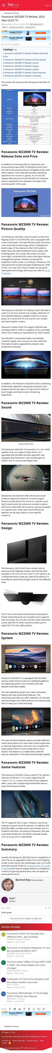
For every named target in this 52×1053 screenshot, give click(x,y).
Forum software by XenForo (19, 1048)
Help (41, 1040)
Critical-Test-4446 (13, 971)
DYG (8, 985)
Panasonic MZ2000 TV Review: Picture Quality (25, 59)
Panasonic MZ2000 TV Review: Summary (23, 76)
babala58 (10, 939)
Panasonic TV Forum (22, 939)
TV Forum (24, 971)
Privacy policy (32, 1040)
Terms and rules (18, 1040)
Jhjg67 (12, 898)
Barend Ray (7, 24)
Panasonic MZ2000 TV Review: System (22, 69)
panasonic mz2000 (16, 27)
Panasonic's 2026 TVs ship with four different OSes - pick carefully (25, 935)
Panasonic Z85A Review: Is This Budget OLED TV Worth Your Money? (27, 994)
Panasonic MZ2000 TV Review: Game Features (25, 72)
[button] (4, 5)
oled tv (4, 27)
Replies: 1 (17, 44)
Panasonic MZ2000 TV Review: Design (22, 66)
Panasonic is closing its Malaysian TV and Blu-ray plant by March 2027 (28, 949)
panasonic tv (30, 27)
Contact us (6, 1040)
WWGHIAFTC (12, 999)
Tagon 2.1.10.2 (9, 1032)
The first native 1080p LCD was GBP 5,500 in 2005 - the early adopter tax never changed (29, 965)
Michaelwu (11, 953)
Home (4, 1043)
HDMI (23, 777)
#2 (50, 908)
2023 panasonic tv (36, 24)
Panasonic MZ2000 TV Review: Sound (21, 63)
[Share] (50, 44)
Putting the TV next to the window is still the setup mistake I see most (28, 980)
